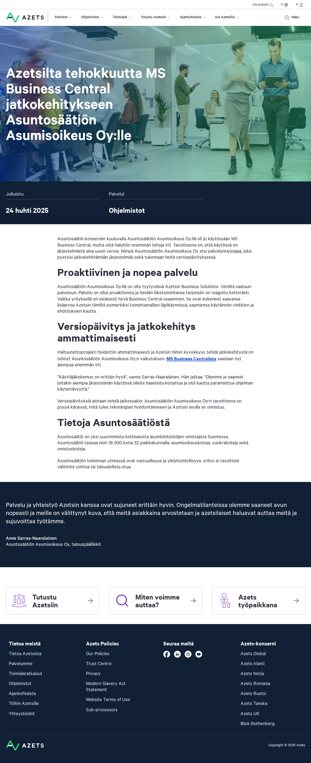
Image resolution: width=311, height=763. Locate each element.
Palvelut (61, 17)
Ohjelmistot (90, 17)
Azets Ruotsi (253, 693)
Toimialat (120, 17)
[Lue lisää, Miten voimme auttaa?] (193, 600)
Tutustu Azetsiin (153, 17)
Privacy (93, 673)
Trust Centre (99, 663)
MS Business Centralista (191, 358)
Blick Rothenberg (258, 723)
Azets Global (253, 653)
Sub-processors (102, 709)
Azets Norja (252, 673)
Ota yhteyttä (260, 5)
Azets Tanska (254, 703)
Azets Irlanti (253, 663)
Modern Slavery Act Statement (106, 686)
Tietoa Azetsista (25, 653)
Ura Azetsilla (224, 17)
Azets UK (250, 713)
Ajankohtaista (190, 17)
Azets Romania (255, 683)
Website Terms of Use (108, 699)
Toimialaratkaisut (25, 673)
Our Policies (97, 653)
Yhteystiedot (22, 713)
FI (282, 5)
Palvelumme (21, 663)
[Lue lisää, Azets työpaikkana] (296, 600)
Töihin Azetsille (24, 703)
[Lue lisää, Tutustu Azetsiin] (90, 600)
